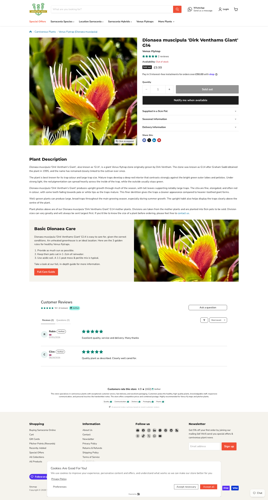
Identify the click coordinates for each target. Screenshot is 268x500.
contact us (183, 213)
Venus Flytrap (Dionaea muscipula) (78, 31)
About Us (87, 430)
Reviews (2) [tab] (48, 320)
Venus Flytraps (145, 21)
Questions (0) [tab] (63, 320)
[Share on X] (149, 140)
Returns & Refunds (92, 448)
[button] (224, 9)
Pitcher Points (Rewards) (42, 443)
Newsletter (88, 439)
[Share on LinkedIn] (154, 140)
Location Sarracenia (90, 21)
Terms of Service (91, 457)
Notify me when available (190, 100)
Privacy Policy (90, 443)
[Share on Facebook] (144, 140)
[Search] (177, 9)
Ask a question (208, 307)
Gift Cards (34, 439)
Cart (31, 434)
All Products (35, 461)
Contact (86, 434)
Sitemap (33, 486)
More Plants (165, 21)
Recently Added (37, 448)
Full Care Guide (46, 272)
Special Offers (37, 21)
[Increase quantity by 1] (169, 89)
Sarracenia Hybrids (119, 21)
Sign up (229, 446)
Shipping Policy (91, 452)
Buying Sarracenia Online (42, 430)
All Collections (36, 457)
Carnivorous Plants (45, 31)
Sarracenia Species (62, 21)
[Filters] (204, 320)
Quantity (146, 82)
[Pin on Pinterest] (159, 140)
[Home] (30, 31)
